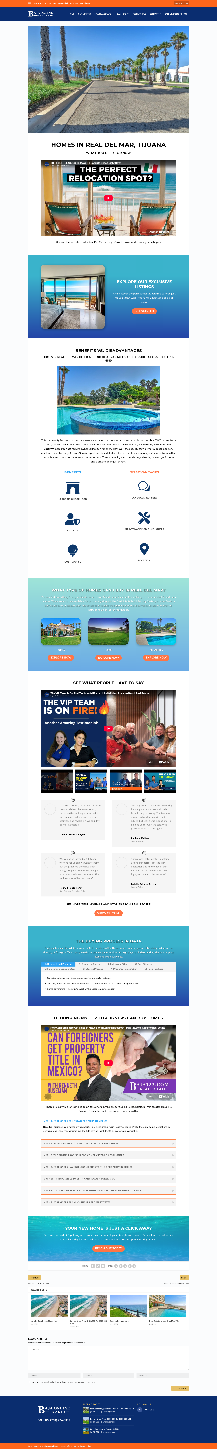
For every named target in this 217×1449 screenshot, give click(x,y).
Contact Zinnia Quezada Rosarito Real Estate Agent (67, 3)
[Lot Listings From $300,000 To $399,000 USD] (86, 1420)
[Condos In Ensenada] (128, 1306)
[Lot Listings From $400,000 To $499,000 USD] (88, 1306)
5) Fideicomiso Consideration (60, 968)
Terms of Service (68, 1446)
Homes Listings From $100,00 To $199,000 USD (112, 1408)
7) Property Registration (124, 968)
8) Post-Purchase (154, 968)
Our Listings (84, 14)
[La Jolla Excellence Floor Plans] (49, 1306)
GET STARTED (144, 311)
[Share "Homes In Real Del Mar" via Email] (102, 1265)
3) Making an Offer (117, 964)
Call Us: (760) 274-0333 (176, 14)
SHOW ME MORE (108, 913)
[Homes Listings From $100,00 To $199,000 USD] (86, 1410)
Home (71, 14)
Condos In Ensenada (119, 1321)
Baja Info (121, 14)
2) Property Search (89, 964)
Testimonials (139, 14)
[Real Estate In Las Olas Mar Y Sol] (167, 1306)
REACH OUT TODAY (108, 1248)
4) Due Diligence (143, 964)
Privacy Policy (84, 1446)
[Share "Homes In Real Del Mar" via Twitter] (97, 1265)
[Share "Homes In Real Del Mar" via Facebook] (92, 1265)
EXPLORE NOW (60, 658)
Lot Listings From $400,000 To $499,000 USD (88, 1322)
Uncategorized (109, 1411)
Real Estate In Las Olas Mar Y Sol (164, 1321)
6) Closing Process (93, 968)
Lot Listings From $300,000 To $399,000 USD (111, 1419)
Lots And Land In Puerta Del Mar (105, 1429)
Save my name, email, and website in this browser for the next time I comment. (63, 1382)
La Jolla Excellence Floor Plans (45, 1321)
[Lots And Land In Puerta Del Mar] (86, 1431)
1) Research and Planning (58, 964)
